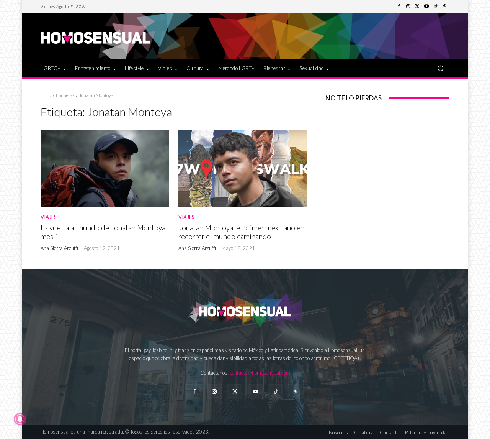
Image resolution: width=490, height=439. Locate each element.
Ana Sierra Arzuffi (59, 248)
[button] (440, 68)
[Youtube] (426, 6)
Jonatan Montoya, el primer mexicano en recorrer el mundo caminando (241, 232)
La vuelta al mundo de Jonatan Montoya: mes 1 (104, 232)
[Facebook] (398, 6)
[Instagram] (408, 6)
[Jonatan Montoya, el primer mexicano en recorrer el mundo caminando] (242, 168)
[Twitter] (417, 6)
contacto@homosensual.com (260, 373)
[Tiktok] (275, 391)
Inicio (46, 95)
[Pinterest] (444, 6)
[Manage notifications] (20, 419)
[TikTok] (435, 6)
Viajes (49, 217)
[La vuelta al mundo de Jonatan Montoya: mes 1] (105, 168)
